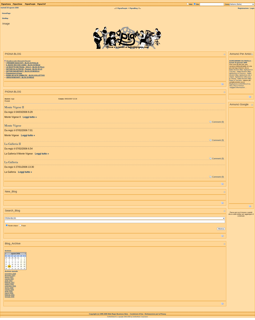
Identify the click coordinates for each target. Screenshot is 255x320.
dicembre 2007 (10, 275)
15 (21, 262)
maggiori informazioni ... (238, 87)
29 (12, 258)
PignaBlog (134, 8)
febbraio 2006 (9, 295)
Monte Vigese (12, 125)
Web (190, 4)
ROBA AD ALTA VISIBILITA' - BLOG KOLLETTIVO (25, 75)
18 (9, 264)
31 (18, 258)
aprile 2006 (9, 291)
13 (15, 262)
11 (9, 262)
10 (6, 262)
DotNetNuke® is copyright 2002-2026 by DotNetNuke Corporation (127, 316)
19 (12, 264)
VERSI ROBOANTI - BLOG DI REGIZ (20, 77)
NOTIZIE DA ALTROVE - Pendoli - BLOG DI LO (24, 69)
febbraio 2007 (9, 282)
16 (24, 262)
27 (6, 258)
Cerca (227, 4)
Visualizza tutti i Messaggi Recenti (18, 61)
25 (9, 266)
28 (9, 258)
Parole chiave (13, 226)
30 (15, 258)
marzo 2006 (9, 293)
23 (24, 264)
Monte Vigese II (14, 107)
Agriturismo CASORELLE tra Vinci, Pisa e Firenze (239, 85)
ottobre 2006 (9, 284)
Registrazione (243, 8)
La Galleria (11, 162)
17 (6, 264)
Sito (197, 4)
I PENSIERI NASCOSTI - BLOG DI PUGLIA (22, 63)
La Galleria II (12, 144)
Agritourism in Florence (237, 73)
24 (6, 266)
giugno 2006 (9, 288)
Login (252, 8)
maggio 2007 (9, 279)
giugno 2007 (9, 277)
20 (15, 264)
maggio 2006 (9, 289)
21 (18, 264)
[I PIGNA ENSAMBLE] (127, 37)
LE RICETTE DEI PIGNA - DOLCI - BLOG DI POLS (25, 67)
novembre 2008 (10, 274)
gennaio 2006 (9, 297)
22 (21, 264)
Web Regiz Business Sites (118, 314)
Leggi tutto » (30, 117)
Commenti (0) (218, 122)
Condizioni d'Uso (136, 314)
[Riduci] (224, 54)
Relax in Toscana (235, 80)
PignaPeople (122, 8)
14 (18, 262)
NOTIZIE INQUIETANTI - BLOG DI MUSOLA (22, 71)
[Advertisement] (241, 156)
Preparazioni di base (14, 73)
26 (12, 266)
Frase (24, 226)
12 (12, 262)
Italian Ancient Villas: (244, 71)
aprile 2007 (9, 281)
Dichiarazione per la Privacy (155, 314)
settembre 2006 (10, 286)
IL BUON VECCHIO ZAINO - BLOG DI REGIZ (23, 65)
